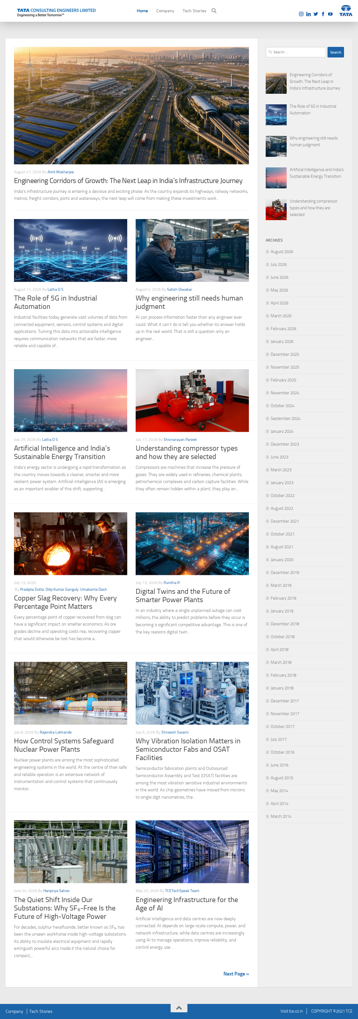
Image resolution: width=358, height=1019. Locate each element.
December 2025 (285, 354)
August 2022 (282, 508)
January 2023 (282, 482)
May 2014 (279, 790)
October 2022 (283, 495)
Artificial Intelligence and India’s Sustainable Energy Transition (62, 452)
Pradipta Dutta (32, 589)
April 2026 (279, 303)
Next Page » (236, 974)
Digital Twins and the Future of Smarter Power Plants (183, 595)
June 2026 (279, 277)
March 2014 (281, 816)
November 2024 (285, 392)
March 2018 (281, 662)
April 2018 (279, 649)
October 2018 (283, 636)
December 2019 (285, 572)
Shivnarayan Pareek (180, 439)
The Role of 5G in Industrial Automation (55, 302)
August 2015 (282, 777)
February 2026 (283, 328)
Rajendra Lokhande (56, 732)
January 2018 (282, 688)
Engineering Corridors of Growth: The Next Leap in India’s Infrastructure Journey (128, 180)
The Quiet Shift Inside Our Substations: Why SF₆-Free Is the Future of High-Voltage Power (65, 908)
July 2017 (279, 739)
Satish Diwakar (179, 289)
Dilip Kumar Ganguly (62, 589)
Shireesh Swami (175, 732)
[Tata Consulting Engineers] (56, 12)
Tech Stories (194, 10)
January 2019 (282, 611)
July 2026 (279, 264)
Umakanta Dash (93, 589)
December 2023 (285, 444)
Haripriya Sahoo (56, 890)
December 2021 (285, 521)
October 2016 (283, 752)
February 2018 (283, 675)
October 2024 (283, 405)
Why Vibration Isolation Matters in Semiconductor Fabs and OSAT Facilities (188, 749)
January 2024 (282, 431)
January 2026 (282, 341)
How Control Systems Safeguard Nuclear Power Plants (64, 745)
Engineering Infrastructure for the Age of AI (187, 903)
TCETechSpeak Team (182, 890)
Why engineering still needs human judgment (189, 302)
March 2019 (281, 585)
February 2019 (283, 598)
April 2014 (279, 803)
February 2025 (283, 380)
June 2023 (279, 457)
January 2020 (282, 559)
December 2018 (285, 623)
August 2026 (282, 251)
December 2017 (285, 700)
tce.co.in (296, 1011)
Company (165, 10)
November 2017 (285, 713)
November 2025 (285, 367)
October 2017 (283, 726)
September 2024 (285, 418)
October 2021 (283, 534)
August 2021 (282, 546)
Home (142, 10)
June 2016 (279, 765)
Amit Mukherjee (61, 172)
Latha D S (55, 289)
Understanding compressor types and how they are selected (187, 452)
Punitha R (172, 582)
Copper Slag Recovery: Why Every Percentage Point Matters (65, 602)
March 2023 (281, 469)
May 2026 (279, 290)
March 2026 (281, 315)
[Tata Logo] (346, 10)
